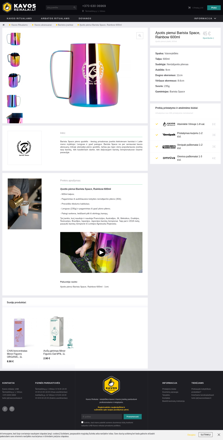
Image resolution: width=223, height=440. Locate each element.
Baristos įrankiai (65, 25)
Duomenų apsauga (170, 392)
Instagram (12, 409)
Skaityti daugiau (20, 353)
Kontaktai (166, 398)
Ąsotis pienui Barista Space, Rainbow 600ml (100, 25)
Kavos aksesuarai (43, 25)
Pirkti (214, 8)
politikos (117, 426)
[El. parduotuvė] (6, 25)
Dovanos (85, 18)
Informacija (203, 18)
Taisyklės (166, 395)
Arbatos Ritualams (55, 18)
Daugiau (192, 435)
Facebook (5, 409)
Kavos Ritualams (19, 18)
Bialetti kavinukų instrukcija (173, 401)
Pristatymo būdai (169, 389)
